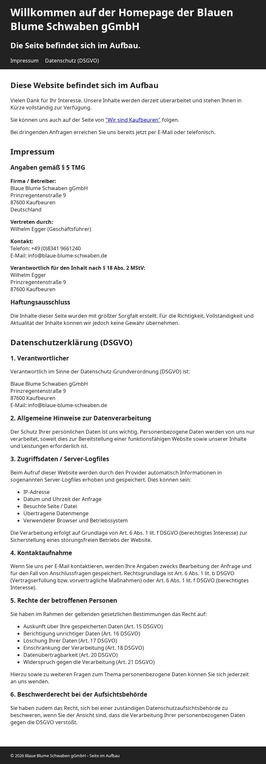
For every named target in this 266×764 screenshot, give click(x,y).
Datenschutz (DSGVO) (72, 60)
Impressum (24, 60)
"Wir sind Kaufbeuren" (133, 119)
